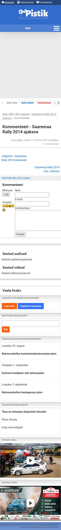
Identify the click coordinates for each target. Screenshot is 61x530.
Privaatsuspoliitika (34, 527)
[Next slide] (58, 103)
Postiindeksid (45, 2)
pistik (19, 140)
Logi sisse (9, 306)
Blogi (23, 527)
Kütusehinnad (26, 2)
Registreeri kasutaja (30, 306)
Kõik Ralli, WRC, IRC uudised (16, 178)
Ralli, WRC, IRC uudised (15, 114)
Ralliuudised (44, 102)
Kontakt (46, 527)
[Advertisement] (30, 65)
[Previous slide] (3, 103)
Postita (20, 234)
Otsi (5, 329)
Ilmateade (9, 2)
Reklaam (54, 527)
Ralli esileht (27, 102)
